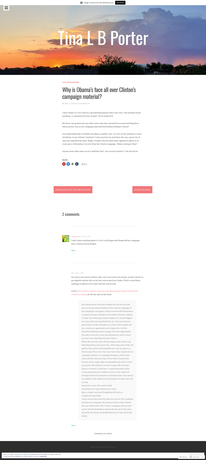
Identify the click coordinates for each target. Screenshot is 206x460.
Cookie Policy (43, 456)
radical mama (76, 236)
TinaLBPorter (83, 103)
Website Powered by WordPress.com (102, 447)
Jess (72, 273)
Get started (120, 2)
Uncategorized (70, 82)
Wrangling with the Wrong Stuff (73, 189)
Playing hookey (142, 189)
